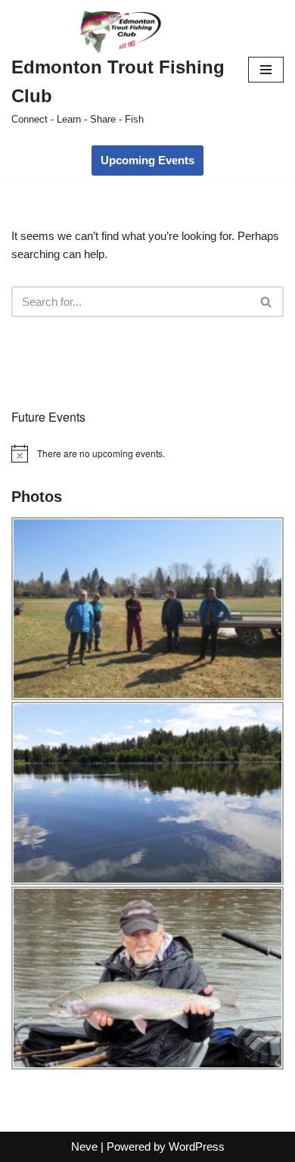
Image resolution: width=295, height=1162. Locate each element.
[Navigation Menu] (266, 70)
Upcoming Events (147, 160)
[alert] (147, 453)
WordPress (197, 1146)
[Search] (267, 301)
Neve (84, 1146)
